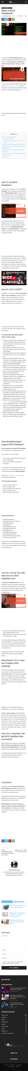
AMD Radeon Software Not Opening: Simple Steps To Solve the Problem (17, 997)
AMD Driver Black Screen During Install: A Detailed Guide (17, 921)
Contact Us (12, 1065)
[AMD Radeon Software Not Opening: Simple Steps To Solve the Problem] (5, 997)
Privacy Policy (11, 1066)
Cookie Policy (19, 1065)
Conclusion (5, 157)
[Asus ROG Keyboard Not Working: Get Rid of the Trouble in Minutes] (5, 990)
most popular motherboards (14, 475)
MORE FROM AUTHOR (19, 901)
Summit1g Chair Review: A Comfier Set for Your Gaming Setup (17, 1004)
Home (2, 5)
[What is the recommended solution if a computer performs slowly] (5, 914)
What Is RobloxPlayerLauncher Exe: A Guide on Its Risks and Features (7, 852)
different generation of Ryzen (13, 85)
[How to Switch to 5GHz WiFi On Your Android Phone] (5, 907)
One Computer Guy (7, 15)
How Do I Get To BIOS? (7, 138)
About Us (7, 1065)
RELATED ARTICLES (7, 901)
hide (16, 134)
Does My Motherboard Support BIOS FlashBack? (14, 144)
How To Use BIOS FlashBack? (9, 137)
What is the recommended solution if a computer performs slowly (17, 914)
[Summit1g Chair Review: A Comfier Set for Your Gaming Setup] (5, 1004)
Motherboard (8, 5)
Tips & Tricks (10, 8)
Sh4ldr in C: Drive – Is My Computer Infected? (20, 850)
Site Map (17, 1066)
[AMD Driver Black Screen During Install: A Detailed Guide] (5, 922)
